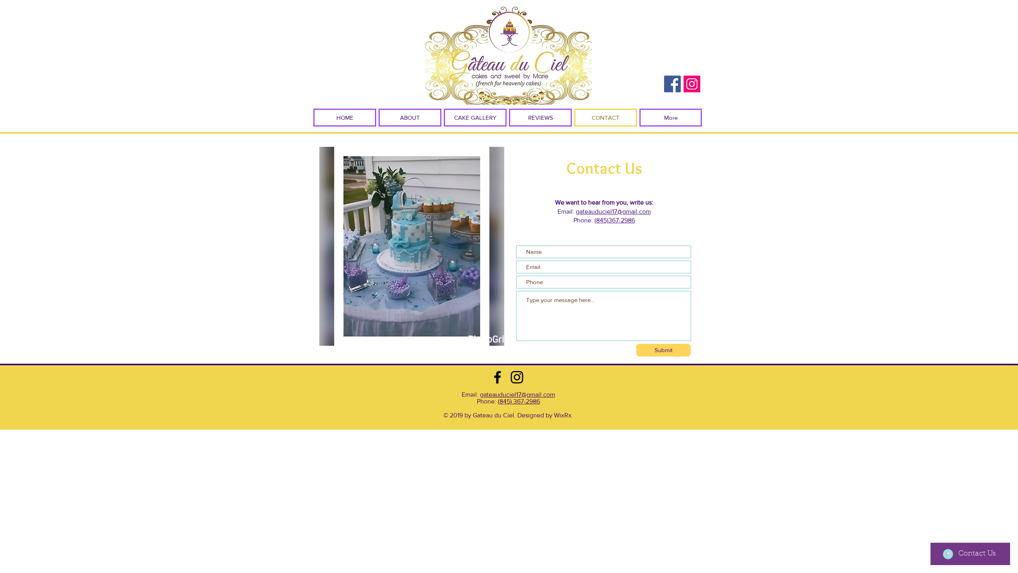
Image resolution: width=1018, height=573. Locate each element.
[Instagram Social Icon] (692, 84)
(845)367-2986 (614, 220)
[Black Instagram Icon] (517, 377)
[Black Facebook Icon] (497, 377)
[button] (410, 118)
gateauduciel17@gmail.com (613, 211)
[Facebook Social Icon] (672, 84)
